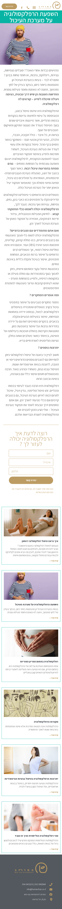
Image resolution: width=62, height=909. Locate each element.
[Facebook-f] (22, 8)
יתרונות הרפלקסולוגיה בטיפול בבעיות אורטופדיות (31, 778)
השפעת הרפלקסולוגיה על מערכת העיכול (36, 604)
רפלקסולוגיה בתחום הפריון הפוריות (39, 661)
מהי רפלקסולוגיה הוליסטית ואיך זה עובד (36, 835)
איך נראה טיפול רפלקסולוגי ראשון (40, 541)
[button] (34, 7)
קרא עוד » (54, 561)
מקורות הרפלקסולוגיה (46, 721)
